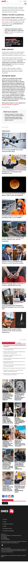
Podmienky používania (8, 524)
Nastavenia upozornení (8, 530)
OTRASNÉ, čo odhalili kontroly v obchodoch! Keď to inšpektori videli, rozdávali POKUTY (13, 371)
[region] (7, 2)
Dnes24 (4, 104)
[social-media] (2, 545)
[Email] (9, 496)
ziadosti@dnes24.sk (15, 542)
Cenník (4, 521)
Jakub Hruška (5, 20)
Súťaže (4, 526)
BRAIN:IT (2, 556)
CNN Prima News (9, 33)
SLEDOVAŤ (4, 503)
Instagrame (15, 104)
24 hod (19, 342)
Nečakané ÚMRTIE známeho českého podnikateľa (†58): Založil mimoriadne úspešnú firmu (14, 352)
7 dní (16, 342)
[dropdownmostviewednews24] (14, 378)
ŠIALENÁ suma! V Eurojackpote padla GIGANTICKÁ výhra (14, 368)
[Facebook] (3, 496)
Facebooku (9, 104)
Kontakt (5, 519)
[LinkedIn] (12, 496)
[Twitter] (6, 496)
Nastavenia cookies (7, 528)
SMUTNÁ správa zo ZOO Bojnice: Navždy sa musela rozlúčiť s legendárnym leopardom (13, 374)
